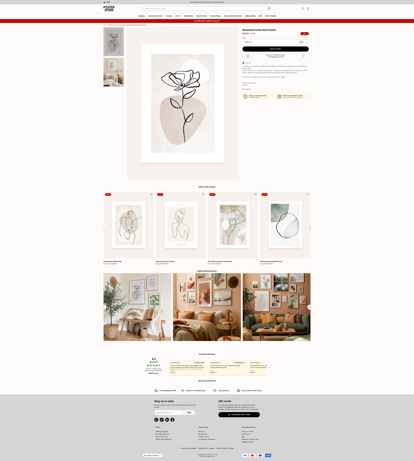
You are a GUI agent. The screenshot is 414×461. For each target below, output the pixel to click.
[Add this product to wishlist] (303, 56)
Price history (246, 89)
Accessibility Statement (207, 439)
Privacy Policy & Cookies (225, 448)
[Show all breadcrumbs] (106, 25)
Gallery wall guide (162, 431)
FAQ (243, 437)
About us (201, 431)
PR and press (203, 434)
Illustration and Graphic (119, 25)
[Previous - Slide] (104, 226)
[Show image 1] (114, 41)
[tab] (302, 8)
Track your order (247, 431)
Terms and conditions (188, 448)
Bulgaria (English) (153, 455)
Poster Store (211, 454)
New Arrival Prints (162, 437)
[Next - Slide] (310, 226)
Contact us (246, 434)
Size (243, 38)
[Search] (269, 8)
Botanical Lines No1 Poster (138, 25)
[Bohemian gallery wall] (207, 307)
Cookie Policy (202, 448)
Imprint (211, 448)
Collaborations (203, 437)
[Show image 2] (114, 72)
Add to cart (275, 49)
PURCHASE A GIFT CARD (240, 415)
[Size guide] (248, 56)
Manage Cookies (247, 442)
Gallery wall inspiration (164, 439)
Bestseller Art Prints (162, 434)
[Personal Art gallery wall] (276, 307)
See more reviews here (207, 381)
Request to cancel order (250, 439)
